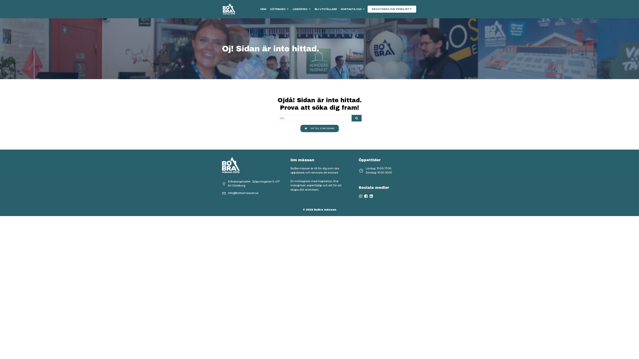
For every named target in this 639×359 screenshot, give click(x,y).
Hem (263, 9)
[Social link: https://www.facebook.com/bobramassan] (366, 196)
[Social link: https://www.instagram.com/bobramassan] (361, 196)
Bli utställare (326, 9)
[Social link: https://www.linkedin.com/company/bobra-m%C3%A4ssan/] (372, 196)
